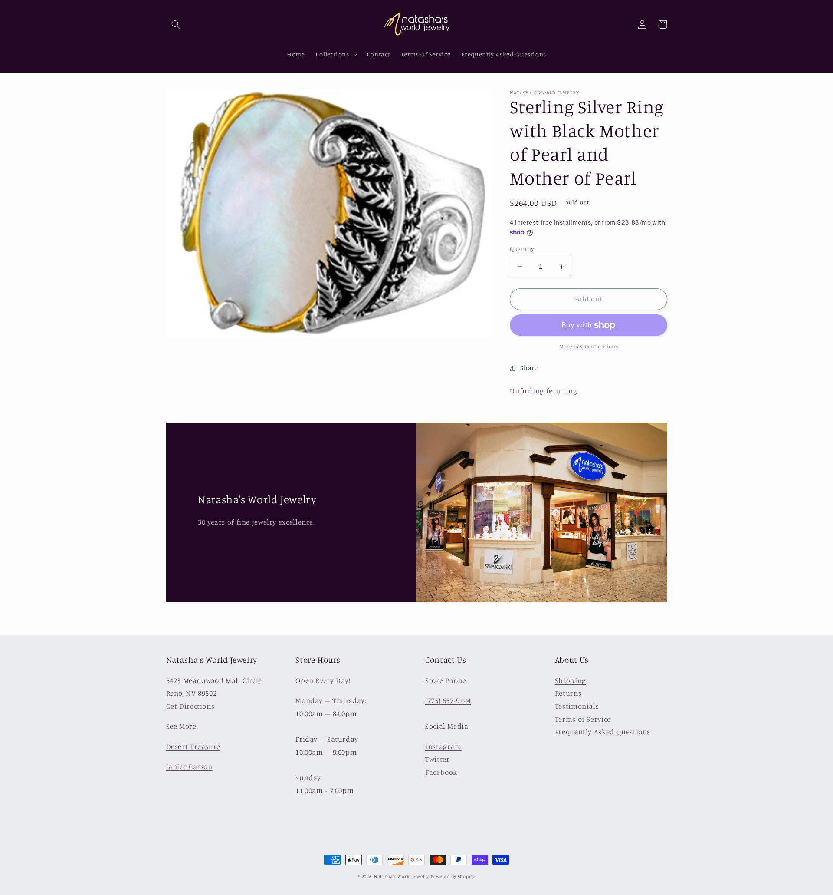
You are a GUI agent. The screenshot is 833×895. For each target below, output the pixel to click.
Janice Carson (189, 766)
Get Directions (190, 706)
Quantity (522, 248)
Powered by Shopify (453, 876)
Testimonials (577, 706)
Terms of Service (583, 719)
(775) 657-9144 (448, 700)
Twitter (437, 759)
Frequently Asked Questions (602, 731)
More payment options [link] (588, 346)
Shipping (570, 680)
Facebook (441, 772)
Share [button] (529, 368)
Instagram (443, 746)
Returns (568, 693)
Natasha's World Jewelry (401, 876)
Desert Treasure (193, 746)
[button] (176, 24)
